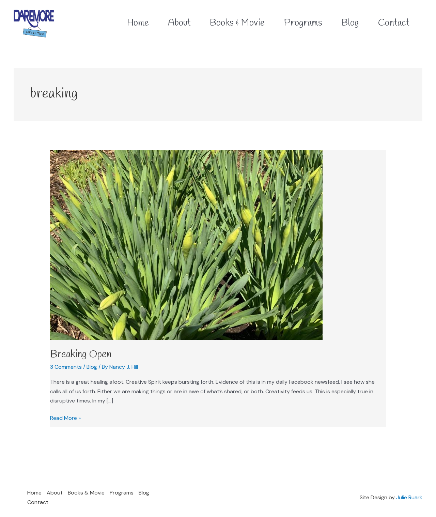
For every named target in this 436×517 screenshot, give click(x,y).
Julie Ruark (409, 497)
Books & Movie (86, 492)
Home (34, 492)
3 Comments (66, 366)
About (55, 492)
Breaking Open (80, 354)
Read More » (65, 417)
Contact (37, 502)
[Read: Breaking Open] (186, 244)
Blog (92, 366)
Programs (122, 492)
